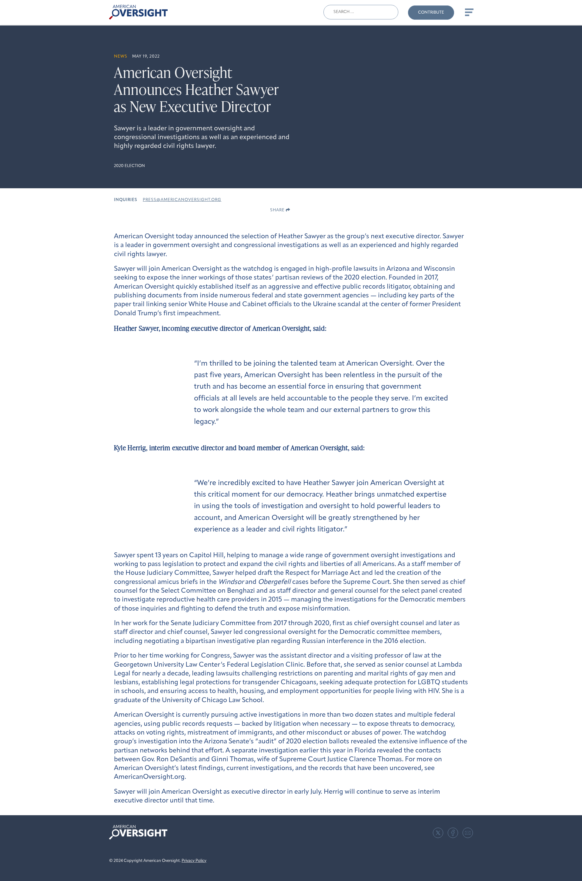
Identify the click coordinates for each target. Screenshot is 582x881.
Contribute (431, 13)
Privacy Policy (194, 861)
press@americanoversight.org (182, 200)
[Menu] (468, 12)
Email (468, 833)
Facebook (453, 833)
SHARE (278, 210)
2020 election (129, 166)
